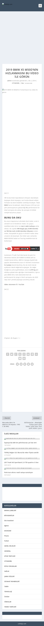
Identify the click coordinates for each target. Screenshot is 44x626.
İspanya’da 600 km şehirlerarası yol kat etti (20, 443)
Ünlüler (6, 597)
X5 (27, 208)
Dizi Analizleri (9, 521)
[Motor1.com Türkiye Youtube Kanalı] (22, 250)
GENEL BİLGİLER (9, 546)
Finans (6, 536)
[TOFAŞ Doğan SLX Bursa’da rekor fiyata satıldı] (22, 449)
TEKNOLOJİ (8, 592)
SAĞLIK (6, 571)
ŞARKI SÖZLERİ (9, 576)
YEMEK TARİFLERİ (10, 607)
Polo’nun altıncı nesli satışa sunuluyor (18, 472)
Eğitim (6, 526)
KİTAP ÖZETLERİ (9, 556)
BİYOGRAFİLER (9, 515)
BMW (6, 205)
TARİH (6, 586)
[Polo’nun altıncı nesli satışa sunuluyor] (22, 468)
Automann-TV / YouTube (16, 284)
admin (9, 81)
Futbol (6, 541)
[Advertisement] (22, 37)
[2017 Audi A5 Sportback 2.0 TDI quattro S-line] (22, 458)
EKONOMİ (7, 531)
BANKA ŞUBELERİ (10, 510)
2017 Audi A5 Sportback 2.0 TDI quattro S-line (21, 462)
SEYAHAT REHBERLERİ (11, 581)
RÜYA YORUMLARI (10, 566)
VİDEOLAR (7, 602)
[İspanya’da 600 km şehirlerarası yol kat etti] (22, 439)
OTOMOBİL (16, 83)
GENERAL (7, 551)
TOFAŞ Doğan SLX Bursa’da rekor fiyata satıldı (21, 453)
